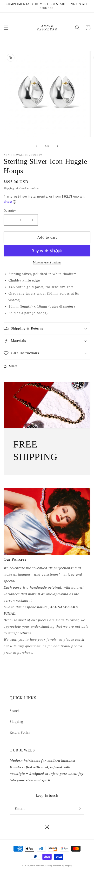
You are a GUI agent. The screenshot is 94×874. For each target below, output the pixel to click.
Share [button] (13, 366)
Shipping (9, 188)
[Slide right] (57, 146)
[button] (6, 27)
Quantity (10, 210)
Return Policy (20, 732)
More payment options (47, 262)
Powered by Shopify (62, 866)
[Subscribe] (79, 808)
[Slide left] (36, 146)
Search (15, 711)
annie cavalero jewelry (41, 866)
